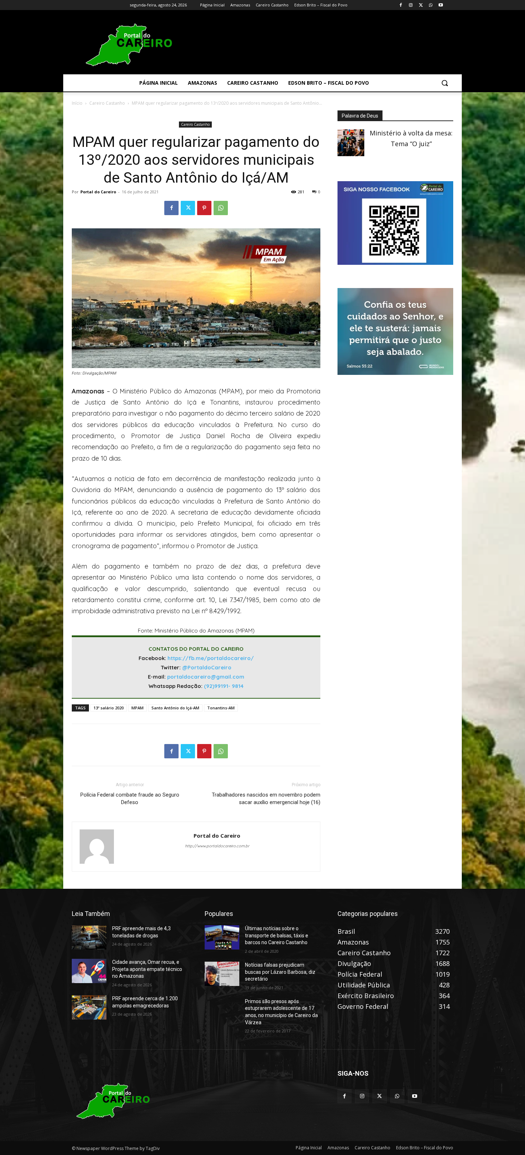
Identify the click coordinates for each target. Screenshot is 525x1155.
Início (77, 103)
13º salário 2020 (109, 707)
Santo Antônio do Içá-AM (175, 707)
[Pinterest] (204, 208)
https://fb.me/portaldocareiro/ (211, 658)
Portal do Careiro (98, 191)
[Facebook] (401, 5)
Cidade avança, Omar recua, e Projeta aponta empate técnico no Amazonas (147, 969)
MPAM (137, 707)
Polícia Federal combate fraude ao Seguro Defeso (129, 798)
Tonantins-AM (221, 707)
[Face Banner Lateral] (395, 262)
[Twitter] (421, 5)
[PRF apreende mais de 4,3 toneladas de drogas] (89, 937)
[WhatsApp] (430, 5)
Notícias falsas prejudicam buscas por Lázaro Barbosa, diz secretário (280, 972)
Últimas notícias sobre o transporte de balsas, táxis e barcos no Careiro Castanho (276, 935)
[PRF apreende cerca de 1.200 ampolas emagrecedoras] (89, 1007)
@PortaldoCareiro (206, 667)
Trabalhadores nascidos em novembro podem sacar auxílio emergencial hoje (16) (266, 798)
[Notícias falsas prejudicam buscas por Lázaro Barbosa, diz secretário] (222, 974)
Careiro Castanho (107, 103)
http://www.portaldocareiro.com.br (217, 845)
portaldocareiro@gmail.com (205, 676)
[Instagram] (411, 5)
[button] (444, 82)
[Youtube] (440, 5)
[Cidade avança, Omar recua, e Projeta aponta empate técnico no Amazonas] (89, 971)
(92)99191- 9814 (224, 686)
